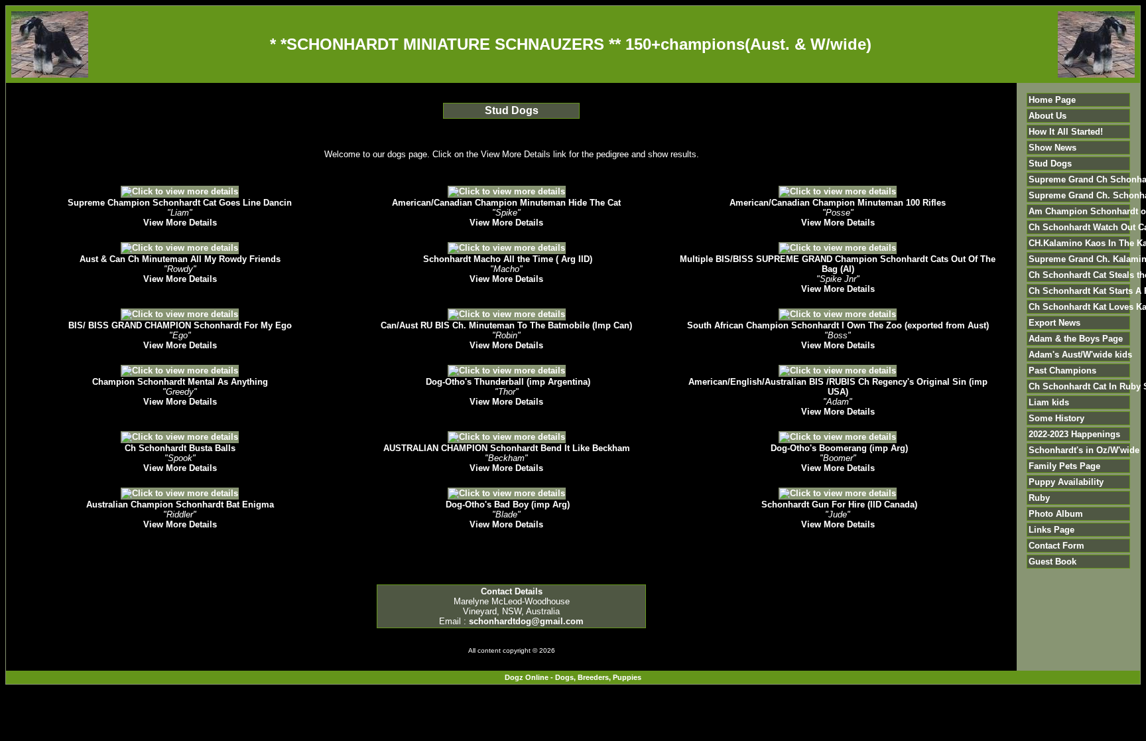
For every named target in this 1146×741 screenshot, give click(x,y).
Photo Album (1056, 514)
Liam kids (1049, 402)
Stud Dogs (1050, 163)
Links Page (1051, 530)
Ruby (1039, 498)
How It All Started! (1066, 132)
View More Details (180, 223)
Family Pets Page (1064, 466)
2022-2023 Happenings (1074, 434)
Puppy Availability (1066, 482)
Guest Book (1052, 562)
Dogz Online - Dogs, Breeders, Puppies (573, 677)
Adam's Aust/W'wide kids (1080, 355)
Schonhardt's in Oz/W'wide (1084, 450)
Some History (1056, 418)
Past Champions (1062, 370)
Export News (1054, 323)
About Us (1047, 116)
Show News (1052, 148)
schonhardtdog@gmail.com (526, 621)
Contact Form (1056, 546)
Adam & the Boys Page (1076, 339)
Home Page (1052, 100)
